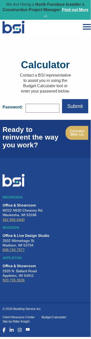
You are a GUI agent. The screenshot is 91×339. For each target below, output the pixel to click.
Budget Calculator (54, 317)
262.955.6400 (14, 220)
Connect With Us (77, 133)
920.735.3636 (14, 280)
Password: (13, 107)
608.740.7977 (14, 250)
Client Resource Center (19, 317)
